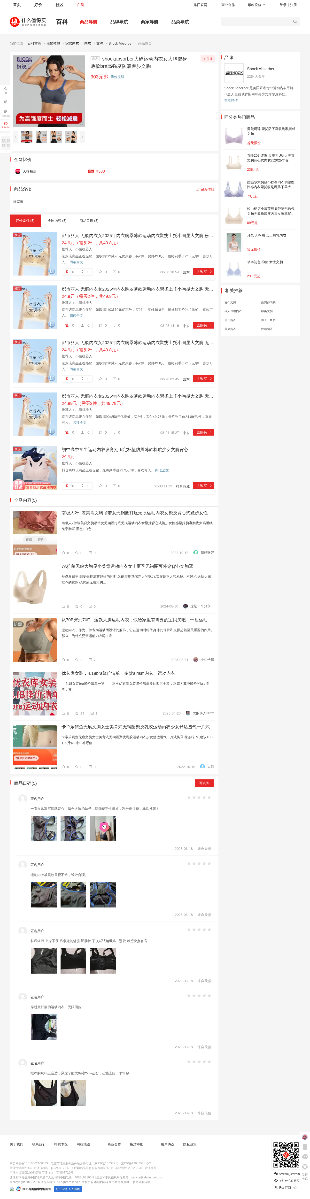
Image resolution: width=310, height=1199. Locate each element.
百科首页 (34, 43)
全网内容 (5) (57, 221)
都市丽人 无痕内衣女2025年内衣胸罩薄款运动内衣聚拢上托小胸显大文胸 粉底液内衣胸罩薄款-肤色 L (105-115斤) (138, 235)
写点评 (204, 783)
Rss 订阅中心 (288, 1187)
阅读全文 (76, 262)
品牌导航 (119, 21)
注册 (293, 5)
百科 (81, 5)
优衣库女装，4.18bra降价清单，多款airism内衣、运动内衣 (118, 673)
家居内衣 (72, 43)
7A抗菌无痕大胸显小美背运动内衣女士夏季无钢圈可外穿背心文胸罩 (127, 566)
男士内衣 (230, 320)
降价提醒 (117, 77)
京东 (186, 272)
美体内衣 (230, 329)
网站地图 (83, 1144)
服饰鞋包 (53, 43)
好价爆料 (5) (25, 221)
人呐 (210, 767)
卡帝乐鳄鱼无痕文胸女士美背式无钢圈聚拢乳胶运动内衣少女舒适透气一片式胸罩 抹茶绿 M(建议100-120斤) (138, 726)
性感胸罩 (267, 329)
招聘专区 (61, 1144)
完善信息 (207, 189)
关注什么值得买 (289, 1181)
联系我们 (39, 1144)
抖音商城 (183, 486)
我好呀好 (207, 552)
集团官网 (200, 5)
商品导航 (88, 21)
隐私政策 (190, 1144)
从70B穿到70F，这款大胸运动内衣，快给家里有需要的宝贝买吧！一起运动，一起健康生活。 (138, 619)
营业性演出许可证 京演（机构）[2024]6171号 (39, 1168)
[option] (28, 137)
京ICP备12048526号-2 (136, 1163)
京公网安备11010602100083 (29, 1163)
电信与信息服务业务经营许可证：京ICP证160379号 (84, 1163)
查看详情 (231, 100)
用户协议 (167, 1144)
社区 (59, 5)
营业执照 (150, 1168)
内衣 (87, 43)
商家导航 (149, 21)
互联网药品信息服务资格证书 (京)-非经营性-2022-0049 (107, 1168)
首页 (17, 5)
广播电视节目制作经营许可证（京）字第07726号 (41, 1172)
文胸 (99, 43)
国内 (17, 395)
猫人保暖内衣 (233, 311)
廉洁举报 (136, 1144)
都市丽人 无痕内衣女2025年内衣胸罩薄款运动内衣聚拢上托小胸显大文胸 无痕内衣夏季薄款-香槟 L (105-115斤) (138, 289)
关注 (210, 59)
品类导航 (180, 21)
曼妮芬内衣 (268, 302)
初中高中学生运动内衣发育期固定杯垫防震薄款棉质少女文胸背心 (125, 449)
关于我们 (16, 1144)
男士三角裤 (268, 320)
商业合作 (228, 5)
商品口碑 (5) (89, 221)
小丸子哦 (207, 659)
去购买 (204, 272)
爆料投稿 (254, 5)
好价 (38, 5)
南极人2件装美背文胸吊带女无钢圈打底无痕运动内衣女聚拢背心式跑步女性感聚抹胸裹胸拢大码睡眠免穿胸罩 (138, 512)
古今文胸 (230, 302)
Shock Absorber (120, 43)
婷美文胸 (267, 311)
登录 (283, 5)
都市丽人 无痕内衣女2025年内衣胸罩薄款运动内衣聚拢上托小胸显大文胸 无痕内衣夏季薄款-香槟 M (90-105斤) (138, 342)
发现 (17, 235)
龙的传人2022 (203, 713)
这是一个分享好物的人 (202, 606)
